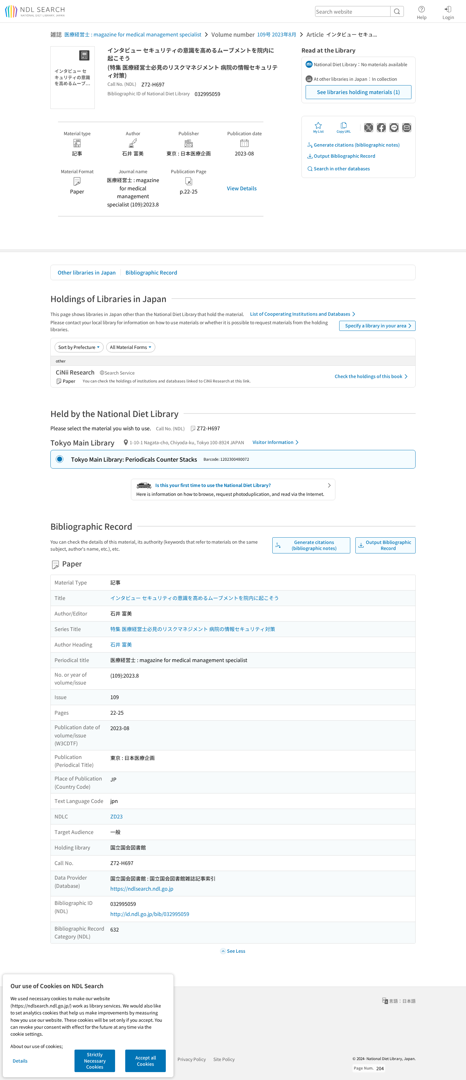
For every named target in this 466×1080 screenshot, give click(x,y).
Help (422, 17)
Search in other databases (342, 168)
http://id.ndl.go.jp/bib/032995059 (149, 914)
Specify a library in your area (375, 325)
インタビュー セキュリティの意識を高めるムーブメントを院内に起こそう (194, 598)
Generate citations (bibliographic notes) (357, 145)
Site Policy (224, 1059)
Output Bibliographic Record (344, 156)
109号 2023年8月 (276, 34)
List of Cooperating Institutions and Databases (300, 314)
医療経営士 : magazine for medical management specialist (132, 34)
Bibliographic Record (151, 272)
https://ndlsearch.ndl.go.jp (141, 888)
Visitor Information (273, 442)
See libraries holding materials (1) (358, 92)
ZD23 (116, 816)
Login (448, 17)
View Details (242, 188)
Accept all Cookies (145, 1060)
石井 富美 (121, 644)
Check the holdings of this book (368, 376)
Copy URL (344, 131)
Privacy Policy (192, 1059)
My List (318, 131)
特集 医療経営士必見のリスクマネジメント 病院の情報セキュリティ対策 (192, 629)
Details (20, 1061)
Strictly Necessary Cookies (95, 1060)
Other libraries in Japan (87, 272)
